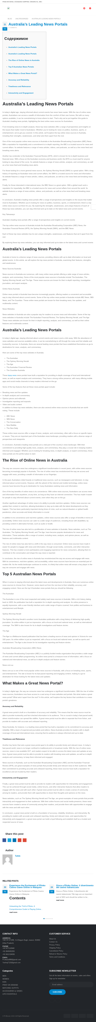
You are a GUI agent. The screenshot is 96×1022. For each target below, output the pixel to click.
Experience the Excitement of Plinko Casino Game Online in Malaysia (27, 886)
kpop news (12, 375)
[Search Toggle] (72, 9)
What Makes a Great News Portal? (22, 73)
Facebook (4, 840)
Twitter (9, 840)
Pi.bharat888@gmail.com (11, 959)
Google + (19, 840)
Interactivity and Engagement (21, 93)
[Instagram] (91, 2)
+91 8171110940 (8, 948)
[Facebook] (87, 2)
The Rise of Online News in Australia (24, 60)
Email (24, 840)
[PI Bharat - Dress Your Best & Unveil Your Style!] (14, 9)
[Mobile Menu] (4, 9)
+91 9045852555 (8, 951)
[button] (44, 918)
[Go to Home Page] (3, 18)
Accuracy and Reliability (18, 80)
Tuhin (17, 856)
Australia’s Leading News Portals (22, 47)
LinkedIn (14, 840)
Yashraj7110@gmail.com (11, 963)
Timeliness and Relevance (19, 86)
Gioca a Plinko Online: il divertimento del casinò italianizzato (75, 886)
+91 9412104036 (8, 954)
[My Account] (77, 9)
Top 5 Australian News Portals (21, 67)
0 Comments (12, 27)
